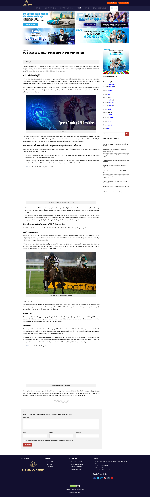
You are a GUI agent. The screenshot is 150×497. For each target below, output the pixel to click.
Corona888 (36, 8)
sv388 (108, 128)
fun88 (109, 109)
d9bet (111, 100)
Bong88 (111, 84)
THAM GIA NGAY (124, 2)
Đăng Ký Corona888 (50, 8)
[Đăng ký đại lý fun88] (48, 19)
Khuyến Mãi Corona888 (100, 8)
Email (51, 432)
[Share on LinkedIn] (67, 401)
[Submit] (127, 134)
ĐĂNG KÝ (112, 2)
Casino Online (50, 462)
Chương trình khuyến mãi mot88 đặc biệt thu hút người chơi (115, 176)
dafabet (110, 90)
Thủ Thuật (114, 8)
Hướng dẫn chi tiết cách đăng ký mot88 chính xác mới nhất (116, 161)
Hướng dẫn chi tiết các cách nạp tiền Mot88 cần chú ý (115, 171)
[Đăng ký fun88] (116, 61)
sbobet (110, 125)
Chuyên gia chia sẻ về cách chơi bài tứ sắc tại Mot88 (115, 145)
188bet (111, 115)
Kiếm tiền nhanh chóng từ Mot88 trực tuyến (114, 192)
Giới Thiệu (68, 489)
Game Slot (50, 466)
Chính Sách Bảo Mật (75, 489)
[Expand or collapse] (97, 62)
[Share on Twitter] (58, 401)
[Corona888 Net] (30, 3)
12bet (109, 94)
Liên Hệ (82, 489)
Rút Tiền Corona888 (83, 8)
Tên (24, 432)
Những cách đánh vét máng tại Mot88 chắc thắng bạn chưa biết (114, 150)
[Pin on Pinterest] (64, 401)
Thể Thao (49, 464)
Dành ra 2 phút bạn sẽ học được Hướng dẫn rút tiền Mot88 (115, 182)
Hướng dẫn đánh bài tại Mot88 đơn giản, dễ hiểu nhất (115, 155)
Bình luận (26, 417)
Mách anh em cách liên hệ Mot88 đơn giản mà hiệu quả (115, 166)
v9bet (109, 121)
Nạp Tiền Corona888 (67, 8)
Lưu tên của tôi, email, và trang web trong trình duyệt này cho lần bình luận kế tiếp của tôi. (49, 440)
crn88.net (88, 393)
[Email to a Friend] (61, 401)
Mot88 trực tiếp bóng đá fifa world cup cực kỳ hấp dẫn (116, 187)
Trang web (78, 432)
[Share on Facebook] (55, 401)
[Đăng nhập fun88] (102, 36)
